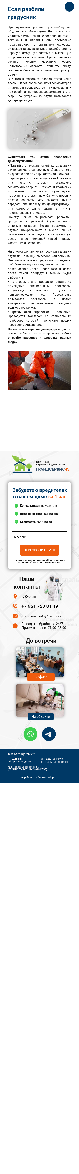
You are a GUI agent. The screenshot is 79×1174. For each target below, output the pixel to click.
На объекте (40, 716)
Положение (52, 560)
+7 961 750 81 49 (39, 606)
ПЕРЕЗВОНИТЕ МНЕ (39, 550)
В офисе (41, 677)
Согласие (22, 562)
